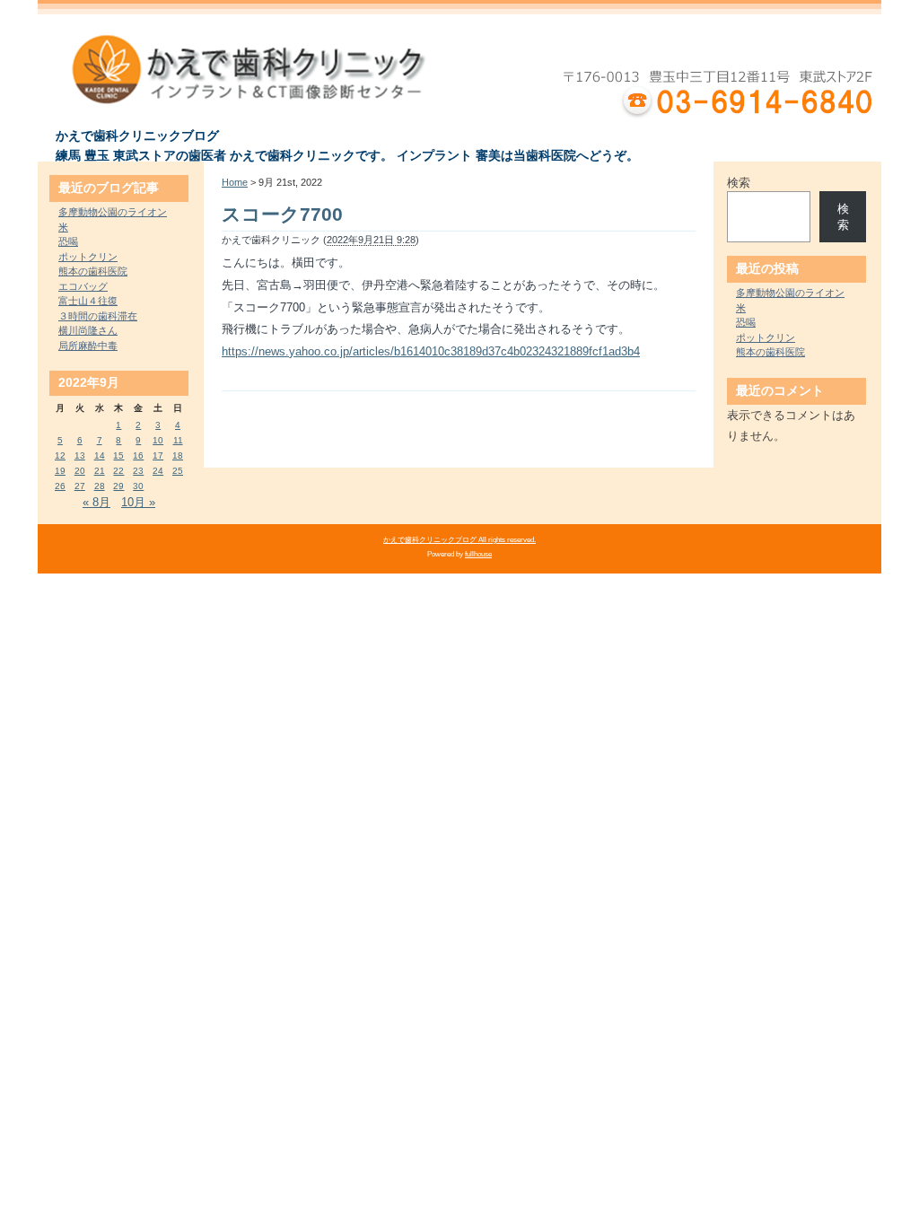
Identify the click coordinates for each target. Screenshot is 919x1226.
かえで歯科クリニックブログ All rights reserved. (459, 540)
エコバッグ (83, 286)
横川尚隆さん (88, 330)
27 (79, 486)
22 (118, 471)
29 (118, 486)
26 (60, 486)
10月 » (138, 502)
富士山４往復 (88, 300)
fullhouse (478, 554)
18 (177, 455)
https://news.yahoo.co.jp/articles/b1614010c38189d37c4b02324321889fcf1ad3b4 (431, 351)
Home (235, 182)
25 (177, 471)
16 (138, 455)
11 (178, 440)
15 (118, 455)
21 (99, 471)
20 (79, 471)
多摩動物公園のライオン (112, 211)
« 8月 (96, 502)
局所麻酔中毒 (88, 345)
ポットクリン (88, 256)
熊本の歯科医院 (92, 271)
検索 (738, 182)
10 (158, 440)
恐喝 (68, 241)
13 (79, 455)
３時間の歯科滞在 (97, 316)
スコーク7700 (282, 214)
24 (158, 471)
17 (158, 455)
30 (138, 486)
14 (99, 455)
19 (60, 471)
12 (60, 455)
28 (99, 486)
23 (138, 471)
